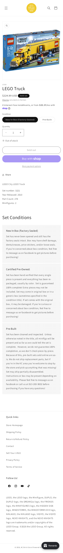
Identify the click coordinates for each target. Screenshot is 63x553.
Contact (10, 446)
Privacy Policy (12, 460)
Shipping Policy (13, 432)
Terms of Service (14, 466)
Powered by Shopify (40, 547)
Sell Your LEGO (13, 453)
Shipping (5, 100)
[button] (6, 8)
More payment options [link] (31, 166)
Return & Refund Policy (17, 439)
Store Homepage (14, 425)
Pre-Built (49, 120)
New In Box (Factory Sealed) (22, 120)
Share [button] (8, 174)
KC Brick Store (26, 547)
